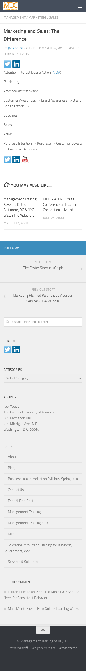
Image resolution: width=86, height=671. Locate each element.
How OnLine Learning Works (58, 609)
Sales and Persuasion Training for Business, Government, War (38, 548)
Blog (11, 468)
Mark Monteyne (20, 609)
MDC (11, 534)
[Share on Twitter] (7, 64)
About (12, 457)
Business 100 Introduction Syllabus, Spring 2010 (43, 479)
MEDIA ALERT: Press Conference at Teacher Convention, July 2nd (59, 204)
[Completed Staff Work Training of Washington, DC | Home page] (13, 6)
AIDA (56, 72)
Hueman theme (66, 648)
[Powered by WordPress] (26, 647)
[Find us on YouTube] (25, 159)
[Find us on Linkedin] (16, 159)
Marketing (37, 18)
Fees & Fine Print (20, 501)
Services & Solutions (23, 562)
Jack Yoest (16, 48)
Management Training (24, 512)
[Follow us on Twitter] (7, 159)
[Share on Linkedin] (16, 64)
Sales (54, 18)
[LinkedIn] (72, 247)
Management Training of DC (29, 523)
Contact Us (16, 490)
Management (15, 18)
